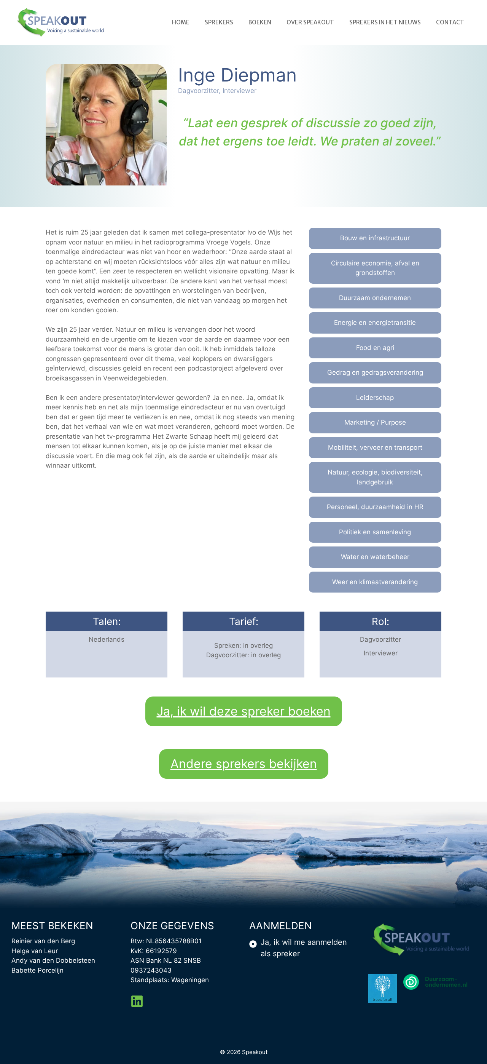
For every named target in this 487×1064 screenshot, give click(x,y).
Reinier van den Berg (43, 941)
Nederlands (106, 639)
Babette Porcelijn (37, 970)
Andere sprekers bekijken (243, 763)
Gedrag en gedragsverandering (375, 372)
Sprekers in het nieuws (385, 22)
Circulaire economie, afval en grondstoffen (375, 268)
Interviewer (381, 653)
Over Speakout (310, 22)
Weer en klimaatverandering (375, 582)
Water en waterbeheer (375, 557)
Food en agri (375, 347)
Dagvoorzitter (380, 639)
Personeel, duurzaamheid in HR (375, 507)
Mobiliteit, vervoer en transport (375, 447)
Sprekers (219, 22)
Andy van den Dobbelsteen (53, 960)
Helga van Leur (34, 951)
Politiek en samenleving (375, 532)
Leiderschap (375, 397)
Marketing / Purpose (375, 422)
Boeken (259, 22)
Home (180, 22)
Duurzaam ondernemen (375, 298)
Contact (450, 22)
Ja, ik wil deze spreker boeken (244, 711)
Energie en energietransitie (375, 322)
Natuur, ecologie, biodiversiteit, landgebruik (375, 477)
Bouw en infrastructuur (375, 238)
